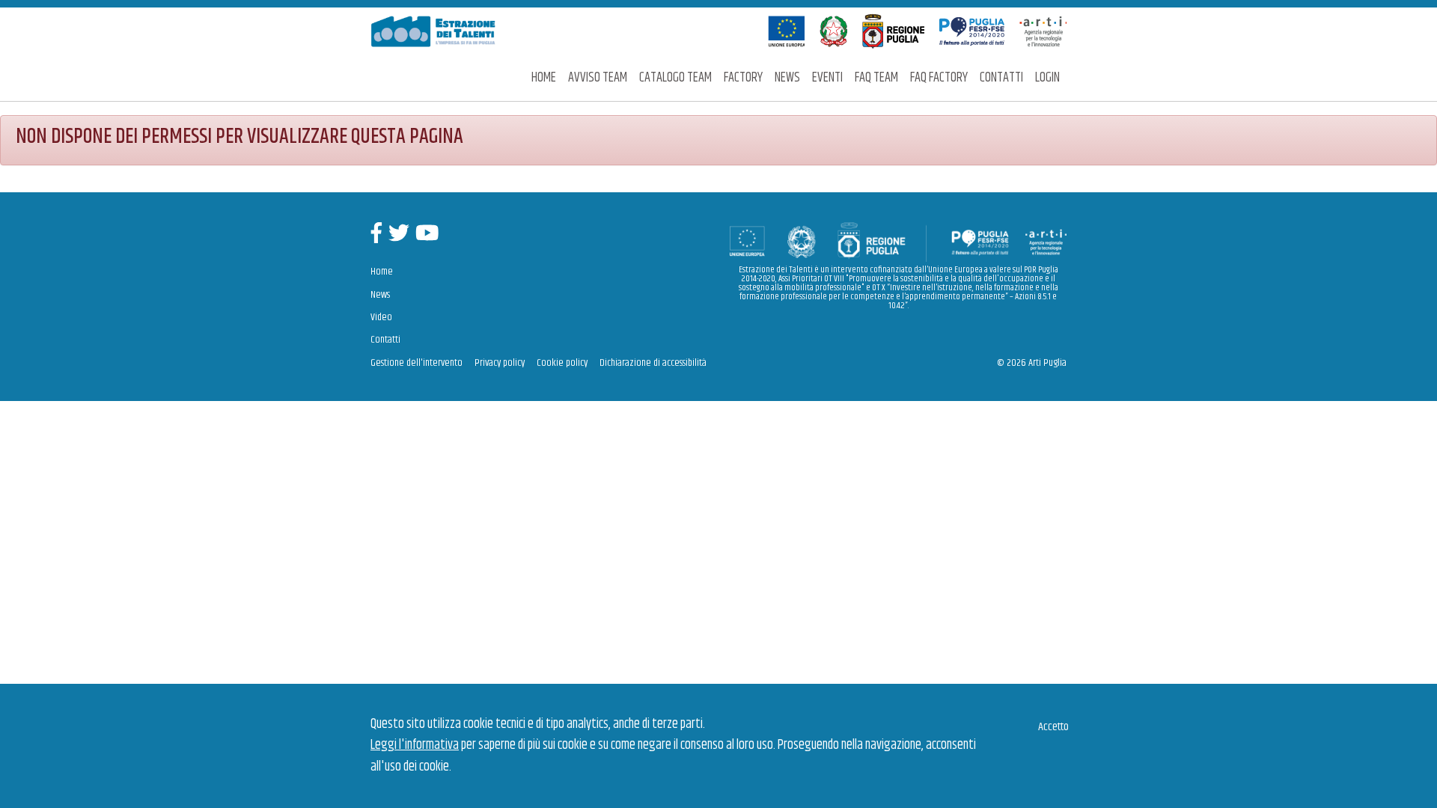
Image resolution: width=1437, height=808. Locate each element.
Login (1047, 77)
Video (381, 317)
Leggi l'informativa (414, 745)
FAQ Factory (939, 77)
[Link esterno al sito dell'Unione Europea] (786, 31)
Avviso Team (597, 77)
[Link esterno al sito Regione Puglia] (893, 31)
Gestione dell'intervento (416, 363)
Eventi (827, 77)
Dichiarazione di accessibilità (653, 363)
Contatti (1001, 77)
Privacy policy (500, 363)
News (787, 77)
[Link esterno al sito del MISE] (833, 31)
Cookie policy (562, 363)
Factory (743, 77)
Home (543, 77)
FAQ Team (876, 77)
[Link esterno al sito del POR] (971, 31)
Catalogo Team (675, 77)
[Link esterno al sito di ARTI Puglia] (1043, 31)
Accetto (1053, 726)
